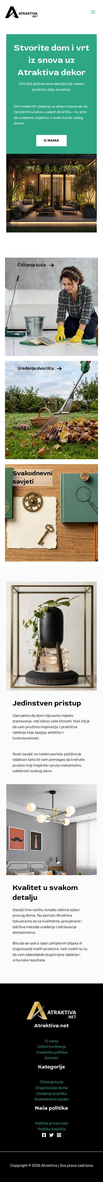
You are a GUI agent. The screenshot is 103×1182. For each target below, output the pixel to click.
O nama (51, 1041)
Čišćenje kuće (32, 265)
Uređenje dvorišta (36, 368)
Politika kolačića (52, 1129)
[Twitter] (51, 1135)
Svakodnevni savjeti (51, 1099)
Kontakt (51, 1058)
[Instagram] (59, 1135)
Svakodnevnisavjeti (32, 477)
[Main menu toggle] (93, 12)
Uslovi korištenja (51, 1047)
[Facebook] (44, 1135)
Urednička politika (51, 1052)
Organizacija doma (52, 1088)
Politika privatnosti (51, 1123)
